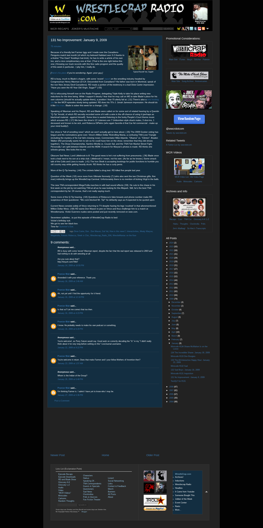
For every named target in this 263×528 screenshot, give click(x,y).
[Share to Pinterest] (63, 231)
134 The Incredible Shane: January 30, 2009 (190, 353)
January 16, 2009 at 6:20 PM (70, 329)
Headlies (179, 488)
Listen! (111, 478)
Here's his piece (59, 73)
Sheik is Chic (83, 235)
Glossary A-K (199, 219)
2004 (171, 402)
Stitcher (197, 59)
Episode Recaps (65, 474)
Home (105, 455)
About (110, 497)
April (174, 332)
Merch (110, 489)
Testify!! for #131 (178, 381)
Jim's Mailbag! (179, 228)
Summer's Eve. (66, 226)
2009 (171, 299)
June (174, 325)
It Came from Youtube (184, 492)
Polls (203, 224)
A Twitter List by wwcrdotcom (179, 145)
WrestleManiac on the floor (124, 235)
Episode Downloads (67, 477)
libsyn (189, 59)
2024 (171, 243)
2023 (171, 247)
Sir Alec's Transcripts (196, 228)
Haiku (175, 224)
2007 (171, 390)
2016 (171, 273)
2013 (171, 284)
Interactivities (133, 231)
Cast (180, 219)
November (176, 306)
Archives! (179, 477)
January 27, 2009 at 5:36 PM (70, 395)
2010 (171, 295)
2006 (171, 394)
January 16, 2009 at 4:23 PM (70, 313)
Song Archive (187, 81)
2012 (171, 288)
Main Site (173, 59)
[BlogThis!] (54, 231)
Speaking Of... (89, 481)
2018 (171, 265)
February (176, 339)
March (175, 336)
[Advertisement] (105, 430)
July (174, 321)
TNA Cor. (188, 219)
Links (110, 484)
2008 (171, 387)
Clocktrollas (88, 494)
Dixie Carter (79, 231)
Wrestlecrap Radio (183, 484)
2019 (171, 261)
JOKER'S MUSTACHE (85, 28)
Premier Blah (64, 274)
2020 (171, 258)
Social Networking (116, 481)
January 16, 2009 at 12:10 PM (71, 297)
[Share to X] (57, 231)
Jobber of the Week (183, 499)
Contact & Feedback (117, 486)
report (107, 79)
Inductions (179, 481)
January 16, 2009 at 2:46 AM (70, 281)
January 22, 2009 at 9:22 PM (70, 348)
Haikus (86, 478)
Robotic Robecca (68, 235)
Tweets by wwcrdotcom (176, 133)
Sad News (87, 492)
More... (178, 510)
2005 (171, 398)
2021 (171, 254)
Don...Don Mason (93, 231)
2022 (171, 250)
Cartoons (198, 182)
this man (60, 105)
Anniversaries (201, 81)
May (174, 328)
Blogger (84, 511)
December (176, 302)
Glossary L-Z (64, 485)
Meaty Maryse (146, 231)
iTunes (182, 59)
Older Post (152, 455)
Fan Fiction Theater (91, 500)
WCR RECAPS (59, 28)
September (177, 313)
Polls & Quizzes (90, 497)
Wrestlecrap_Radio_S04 (100, 235)
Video (60, 490)
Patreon (206, 59)
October (175, 310)
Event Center (181, 503)
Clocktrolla (194, 224)
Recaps (173, 219)
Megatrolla (55, 235)
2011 (171, 291)
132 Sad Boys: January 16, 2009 (185, 370)
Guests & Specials (91, 486)
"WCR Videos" (64, 493)
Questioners (88, 489)
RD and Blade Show (67, 479)
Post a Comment (61, 401)
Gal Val (105, 231)
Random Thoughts (66, 501)
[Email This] (52, 231)
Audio (179, 182)
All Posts (112, 494)
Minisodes (187, 182)
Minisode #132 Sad (179, 366)
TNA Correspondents (92, 484)
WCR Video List (182, 177)
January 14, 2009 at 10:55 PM (71, 265)
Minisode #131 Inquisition (182, 373)
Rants (177, 506)
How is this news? (118, 231)
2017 (171, 269)
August (175, 317)
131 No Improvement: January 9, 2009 (188, 377)
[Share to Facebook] (60, 231)
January (175, 343)
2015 (171, 276)
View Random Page (189, 119)
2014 (171, 280)
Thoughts (184, 224)
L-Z (207, 219)
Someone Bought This (185, 495)
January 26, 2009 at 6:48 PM (70, 379)
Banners (111, 492)
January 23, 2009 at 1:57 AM (70, 363)
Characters (88, 476)
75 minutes (56, 46)
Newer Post (58, 455)
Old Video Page (197, 177)
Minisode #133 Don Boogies (183, 356)
